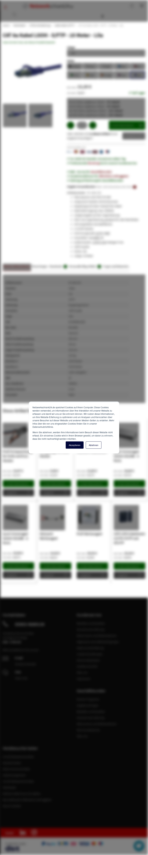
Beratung (93, 163)
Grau (90, 66)
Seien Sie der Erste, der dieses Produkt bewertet (29, 42)
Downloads (57, 266)
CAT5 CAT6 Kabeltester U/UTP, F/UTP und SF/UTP (129, 538)
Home (6, 25)
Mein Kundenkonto (88, 730)
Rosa (122, 74)
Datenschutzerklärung (90, 648)
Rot (137, 66)
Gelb (90, 74)
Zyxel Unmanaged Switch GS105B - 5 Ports (126, 456)
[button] (15, 116)
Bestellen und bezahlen (91, 623)
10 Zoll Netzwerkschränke (18, 781)
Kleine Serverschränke (16, 769)
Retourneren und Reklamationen (97, 635)
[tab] (17, 267)
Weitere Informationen (17, 266)
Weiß (106, 66)
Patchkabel (19, 25)
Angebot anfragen (88, 705)
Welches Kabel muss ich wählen (22, 793)
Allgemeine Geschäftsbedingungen (98, 642)
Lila (137, 74)
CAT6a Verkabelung (39, 25)
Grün (75, 74)
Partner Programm (88, 699)
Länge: (71, 47)
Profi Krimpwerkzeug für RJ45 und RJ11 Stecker (17, 456)
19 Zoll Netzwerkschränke (18, 756)
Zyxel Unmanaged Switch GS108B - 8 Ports (15, 538)
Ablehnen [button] (93, 444)
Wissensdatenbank (113, 16)
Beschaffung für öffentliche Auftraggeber (27, 800)
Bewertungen (40, 266)
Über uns (82, 672)
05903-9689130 (30, 624)
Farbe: (71, 61)
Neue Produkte (12, 806)
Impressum (83, 678)
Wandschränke (12, 763)
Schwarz (74, 66)
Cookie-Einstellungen (90, 654)
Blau (122, 66)
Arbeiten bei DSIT (87, 666)
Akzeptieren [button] (74, 444)
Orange (106, 74)
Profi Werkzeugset (89, 534)
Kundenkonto (116, 5)
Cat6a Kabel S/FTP (64, 25)
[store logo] (47, 6)
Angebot (131, 136)
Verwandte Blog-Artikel (84, 266)
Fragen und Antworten (116, 266)
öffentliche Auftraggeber (114, 176)
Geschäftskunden (101, 171)
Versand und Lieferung (90, 629)
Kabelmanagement (14, 775)
